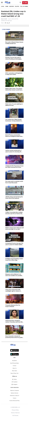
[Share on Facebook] (5, 22)
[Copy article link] (9, 22)
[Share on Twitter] (7, 22)
